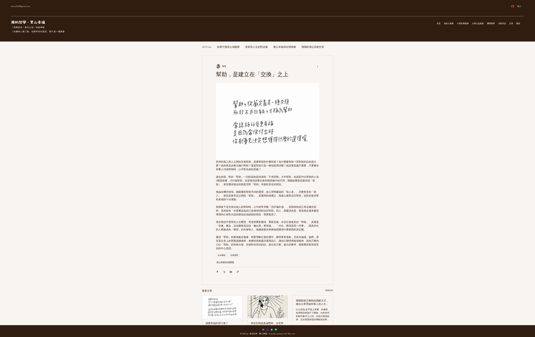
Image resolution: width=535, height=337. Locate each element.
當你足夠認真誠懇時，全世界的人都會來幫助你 (267, 325)
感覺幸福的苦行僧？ (217, 323)
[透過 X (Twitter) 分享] (224, 271)
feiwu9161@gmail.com (20, 6)
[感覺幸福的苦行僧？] (222, 307)
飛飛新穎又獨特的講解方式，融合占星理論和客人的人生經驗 (312, 302)
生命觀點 (222, 255)
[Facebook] (271, 329)
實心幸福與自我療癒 (284, 47)
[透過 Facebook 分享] (217, 271)
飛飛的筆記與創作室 (312, 47)
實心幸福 (37, 22)
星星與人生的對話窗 (256, 47)
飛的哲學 (18, 22)
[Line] (275, 329)
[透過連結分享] (237, 271)
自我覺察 (234, 255)
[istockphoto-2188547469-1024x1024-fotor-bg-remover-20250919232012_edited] (263, 329)
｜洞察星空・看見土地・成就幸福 (28, 27)
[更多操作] (317, 66)
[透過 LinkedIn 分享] (231, 271)
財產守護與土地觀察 (228, 47)
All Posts (206, 47)
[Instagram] (267, 329)
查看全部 (329, 290)
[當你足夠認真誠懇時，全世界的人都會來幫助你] (267, 307)
